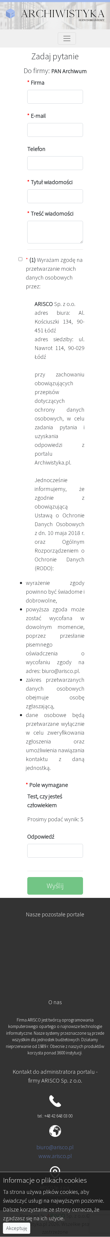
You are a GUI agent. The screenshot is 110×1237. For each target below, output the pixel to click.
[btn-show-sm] (67, 38)
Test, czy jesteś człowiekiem (44, 800)
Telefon (36, 148)
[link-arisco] (55, 964)
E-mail (36, 115)
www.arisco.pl (55, 1155)
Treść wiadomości (50, 213)
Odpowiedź (40, 836)
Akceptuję (16, 1228)
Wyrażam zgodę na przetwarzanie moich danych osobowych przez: (54, 273)
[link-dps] (55, 935)
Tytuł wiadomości (49, 182)
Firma (36, 82)
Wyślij (55, 885)
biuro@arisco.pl (55, 1147)
